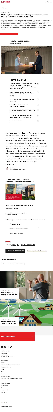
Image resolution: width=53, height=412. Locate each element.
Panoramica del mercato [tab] (17, 121)
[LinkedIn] (2, 347)
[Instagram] (8, 347)
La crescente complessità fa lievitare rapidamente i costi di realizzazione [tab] (21, 116)
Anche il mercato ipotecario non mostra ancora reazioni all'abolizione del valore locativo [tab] (22, 94)
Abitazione (10, 264)
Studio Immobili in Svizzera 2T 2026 (19, 228)
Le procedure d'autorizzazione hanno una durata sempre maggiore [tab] (22, 111)
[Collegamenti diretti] (45, 2)
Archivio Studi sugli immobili (16, 233)
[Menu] (51, 2)
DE (1, 402)
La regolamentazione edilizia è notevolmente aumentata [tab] (19, 105)
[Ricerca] (48, 2)
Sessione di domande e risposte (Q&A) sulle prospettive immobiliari (16, 213)
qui (10, 219)
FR (4, 402)
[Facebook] (5, 347)
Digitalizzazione (20, 264)
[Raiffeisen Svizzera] (5, 2)
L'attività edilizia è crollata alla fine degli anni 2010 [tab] (22, 100)
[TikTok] (11, 347)
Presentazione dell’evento (11, 208)
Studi (3, 264)
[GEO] (32, 336)
